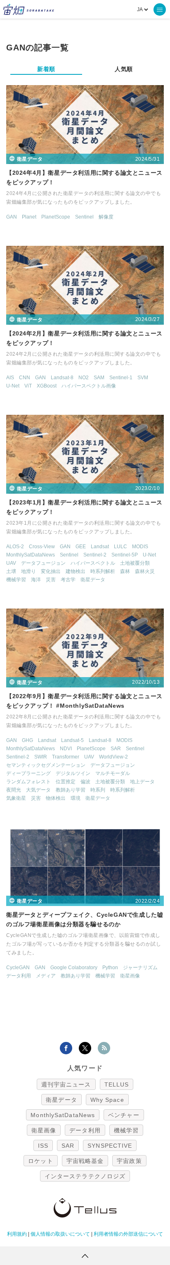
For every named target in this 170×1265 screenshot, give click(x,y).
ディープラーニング (28, 773)
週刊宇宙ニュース (66, 1084)
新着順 (46, 69)
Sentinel (84, 217)
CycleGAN (18, 967)
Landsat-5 (72, 740)
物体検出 (56, 798)
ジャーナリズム (140, 967)
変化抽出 (51, 571)
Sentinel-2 (94, 555)
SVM (142, 377)
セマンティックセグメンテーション (45, 765)
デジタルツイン (73, 773)
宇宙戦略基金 (85, 1161)
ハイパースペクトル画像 (88, 386)
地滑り (28, 571)
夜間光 (13, 790)
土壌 (11, 571)
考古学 (68, 580)
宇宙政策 (129, 1161)
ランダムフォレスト (28, 782)
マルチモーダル (112, 773)
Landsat (100, 546)
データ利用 (18, 976)
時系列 (97, 790)
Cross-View (42, 546)
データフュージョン (43, 563)
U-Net (12, 386)
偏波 (85, 782)
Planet (29, 217)
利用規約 (17, 1234)
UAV (11, 563)
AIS (10, 377)
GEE (81, 546)
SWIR (40, 757)
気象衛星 (16, 798)
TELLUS (116, 1084)
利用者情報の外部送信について (128, 1234)
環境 (75, 798)
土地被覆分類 (135, 563)
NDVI (66, 748)
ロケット (40, 1161)
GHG (27, 740)
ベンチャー (123, 1115)
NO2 (83, 377)
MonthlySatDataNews (30, 555)
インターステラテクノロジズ (85, 1176)
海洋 (36, 580)
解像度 (106, 217)
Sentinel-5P (124, 555)
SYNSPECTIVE (109, 1145)
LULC (120, 546)
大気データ (38, 790)
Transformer (65, 757)
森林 (125, 571)
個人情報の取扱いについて (60, 1234)
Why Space (107, 1099)
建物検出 (75, 571)
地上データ (142, 782)
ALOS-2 (15, 546)
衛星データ (92, 580)
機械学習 (16, 580)
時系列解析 (102, 571)
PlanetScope (55, 217)
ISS (43, 1145)
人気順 (124, 69)
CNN (24, 377)
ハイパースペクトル (93, 563)
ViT (28, 386)
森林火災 (145, 571)
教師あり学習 (70, 790)
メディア (46, 976)
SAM (99, 377)
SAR (116, 748)
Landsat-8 (62, 377)
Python (110, 967)
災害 (51, 580)
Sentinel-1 (120, 377)
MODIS (140, 546)
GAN (11, 217)
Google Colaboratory (73, 967)
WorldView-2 (113, 757)
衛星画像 (130, 976)
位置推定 (66, 782)
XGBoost (47, 386)
